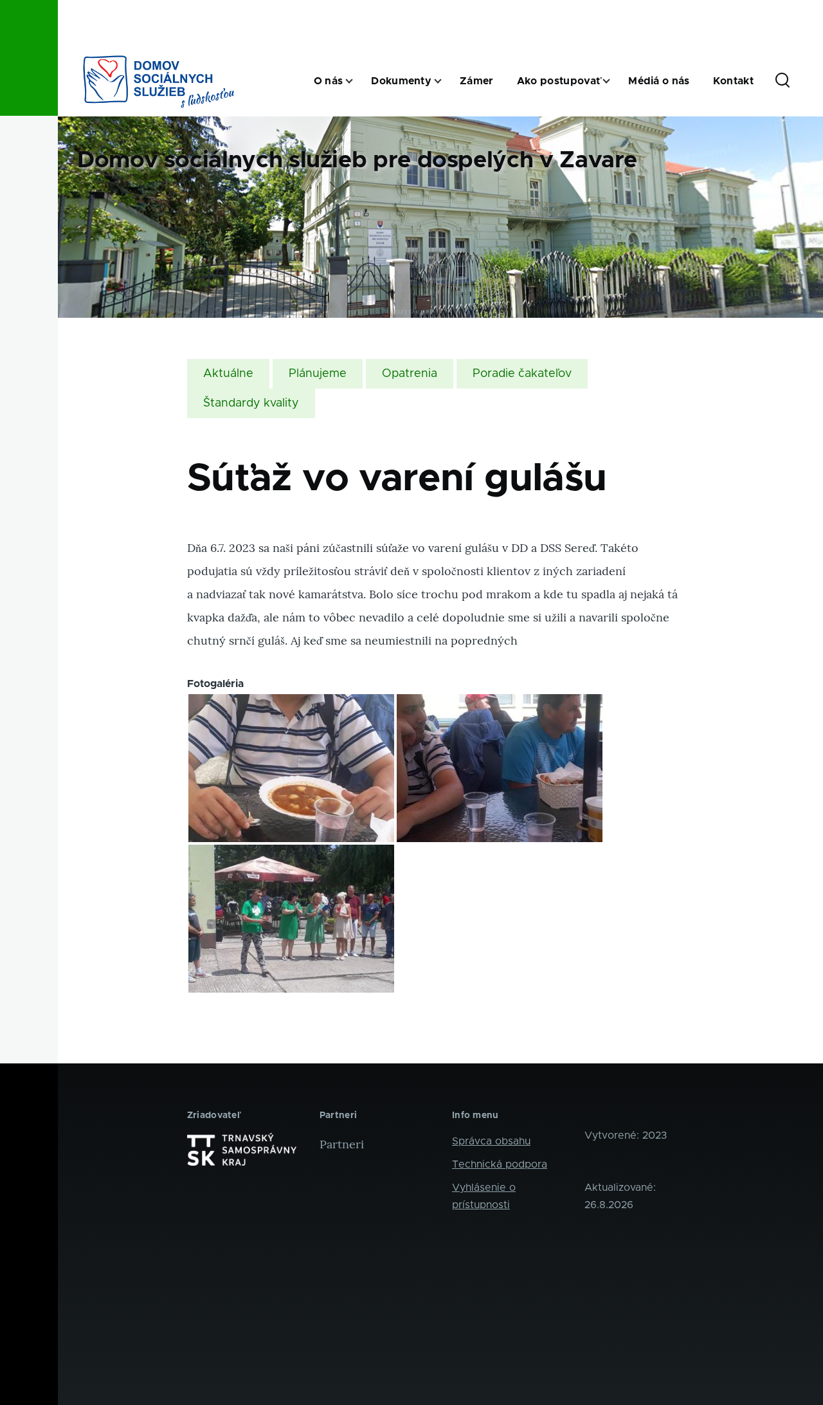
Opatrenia (409, 374)
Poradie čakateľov (522, 374)
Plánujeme (318, 374)
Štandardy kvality (251, 403)
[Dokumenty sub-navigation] (445, 81)
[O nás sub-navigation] (357, 81)
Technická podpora (499, 1164)
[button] (291, 768)
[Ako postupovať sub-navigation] (614, 81)
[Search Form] (782, 81)
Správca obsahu (491, 1141)
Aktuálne (228, 374)
